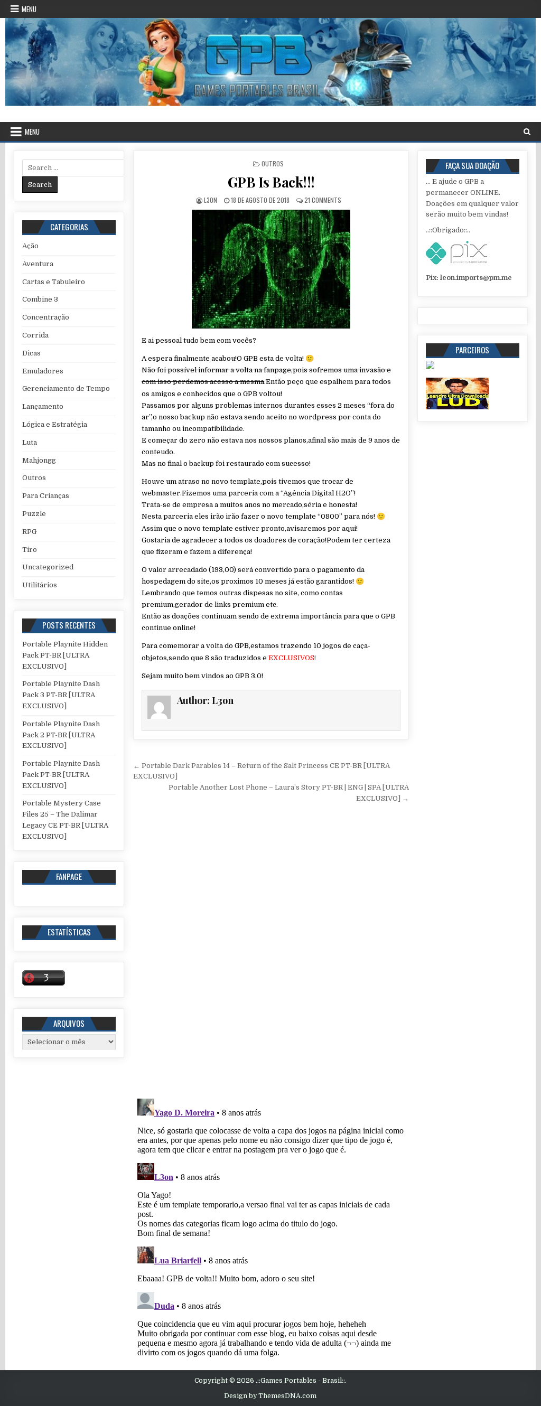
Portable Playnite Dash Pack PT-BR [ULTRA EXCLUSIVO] (61, 775)
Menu (29, 9)
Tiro (29, 550)
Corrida (35, 335)
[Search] (527, 132)
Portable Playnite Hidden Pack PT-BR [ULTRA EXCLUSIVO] (65, 655)
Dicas (31, 353)
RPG (29, 532)
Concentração (45, 317)
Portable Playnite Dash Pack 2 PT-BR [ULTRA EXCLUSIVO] (61, 735)
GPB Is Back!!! (271, 182)
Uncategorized (47, 567)
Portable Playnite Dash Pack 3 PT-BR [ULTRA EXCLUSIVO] (61, 695)
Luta (29, 442)
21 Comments (322, 199)
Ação (30, 246)
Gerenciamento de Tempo (66, 388)
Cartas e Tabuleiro (53, 282)
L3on (210, 199)
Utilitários (39, 585)
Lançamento (42, 406)
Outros (273, 163)
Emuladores (42, 371)
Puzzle (34, 514)
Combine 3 (40, 299)
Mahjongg (39, 460)
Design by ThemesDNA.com (270, 1396)
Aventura (37, 264)
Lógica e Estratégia (54, 424)
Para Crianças (45, 496)
